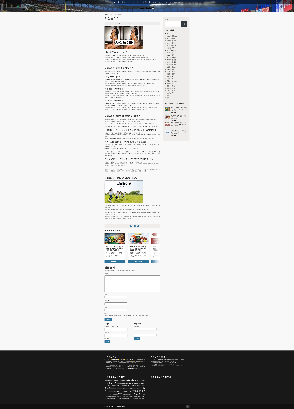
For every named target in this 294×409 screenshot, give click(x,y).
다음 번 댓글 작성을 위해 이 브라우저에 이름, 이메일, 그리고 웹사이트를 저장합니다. (126, 315)
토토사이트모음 (171, 88)
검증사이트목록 (113, 380)
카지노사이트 (167, 2)
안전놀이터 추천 (120, 391)
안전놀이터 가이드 (171, 68)
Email (135, 332)
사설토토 (114, 23)
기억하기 (108, 338)
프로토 (122, 398)
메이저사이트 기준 (171, 45)
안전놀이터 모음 (112, 391)
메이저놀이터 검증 (171, 57)
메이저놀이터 (144, 205)
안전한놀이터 (170, 78)
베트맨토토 (135, 383)
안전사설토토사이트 (172, 80)
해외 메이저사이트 (171, 49)
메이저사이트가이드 (172, 37)
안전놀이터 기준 (171, 74)
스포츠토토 (170, 99)
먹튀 (126, 103)
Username (137, 326)
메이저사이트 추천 (171, 38)
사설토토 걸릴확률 (115, 385)
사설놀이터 (107, 55)
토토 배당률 (129, 394)
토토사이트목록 (112, 396)
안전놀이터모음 (171, 76)
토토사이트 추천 (138, 396)
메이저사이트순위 (171, 40)
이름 (106, 294)
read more (173, 112)
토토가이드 (125, 394)
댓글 (106, 273)
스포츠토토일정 (129, 388)
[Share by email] (138, 226)
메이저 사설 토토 (171, 52)
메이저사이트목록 (171, 42)
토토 (168, 95)
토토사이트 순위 (121, 396)
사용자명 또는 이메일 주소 (111, 326)
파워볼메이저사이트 (172, 59)
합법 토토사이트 (127, 398)
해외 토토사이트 (140, 398)
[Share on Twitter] (135, 226)
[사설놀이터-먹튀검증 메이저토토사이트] (124, 191)
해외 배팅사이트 (134, 398)
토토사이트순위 (171, 87)
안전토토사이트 (137, 391)
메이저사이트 (121, 2)
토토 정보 (177, 2)
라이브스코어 (119, 380)
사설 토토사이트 (123, 385)
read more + (114, 261)
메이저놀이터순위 (134, 2)
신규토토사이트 (171, 90)
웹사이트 (107, 307)
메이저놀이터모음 (171, 64)
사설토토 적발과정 (136, 385)
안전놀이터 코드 (171, 73)
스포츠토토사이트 (120, 388)
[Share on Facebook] (131, 226)
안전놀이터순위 (171, 71)
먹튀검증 (121, 85)
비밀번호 (107, 332)
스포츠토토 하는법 (135, 388)
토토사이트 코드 (115, 398)
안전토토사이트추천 (172, 81)
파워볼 (120, 398)
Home (106, 14)
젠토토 (113, 394)
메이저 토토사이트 (132, 119)
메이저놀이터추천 (171, 62)
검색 (166, 20)
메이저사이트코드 (171, 43)
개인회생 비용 (107, 380)
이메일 (107, 300)
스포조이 (142, 385)
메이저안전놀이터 (171, 54)
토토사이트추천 (171, 85)
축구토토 (116, 394)
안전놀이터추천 (171, 69)
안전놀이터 (146, 2)
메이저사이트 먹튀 (171, 47)
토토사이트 (156, 2)
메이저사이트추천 (129, 383)
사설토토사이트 (130, 385)
